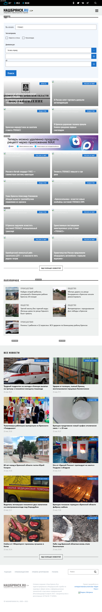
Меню (96, 10)
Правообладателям (22, 572)
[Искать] (95, 571)
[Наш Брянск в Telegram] (87, 3)
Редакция (7, 572)
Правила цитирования (40, 572)
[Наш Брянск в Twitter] (78, 3)
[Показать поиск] (95, 3)
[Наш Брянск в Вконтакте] (83, 3)
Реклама (55, 572)
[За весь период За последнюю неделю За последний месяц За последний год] (51, 50)
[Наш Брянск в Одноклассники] (73, 3)
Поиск (11, 73)
